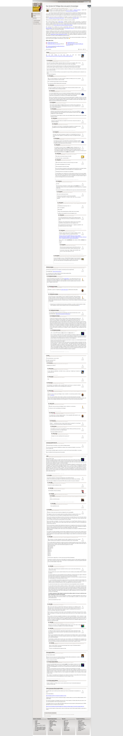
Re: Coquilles (36, 730)
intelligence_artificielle (52, 720)
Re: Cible (50, 475)
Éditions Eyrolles (66, 724)
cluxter (49, 356)
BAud (58, 154)
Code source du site (80, 729)
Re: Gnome (50, 60)
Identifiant (34, 15)
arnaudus (53, 316)
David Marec (50, 443)
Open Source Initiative (67, 729)
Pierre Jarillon (51, 510)
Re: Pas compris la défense (53, 661)
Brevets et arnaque (50, 267)
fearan (51, 537)
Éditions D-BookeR (66, 722)
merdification (51, 722)
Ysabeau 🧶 (51, 287)
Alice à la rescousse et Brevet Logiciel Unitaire (55, 688)
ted (49, 53)
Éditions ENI (65, 725)
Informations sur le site (81, 723)
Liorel (51, 404)
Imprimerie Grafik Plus (66, 730)
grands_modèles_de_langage (53, 721)
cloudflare (52, 8)
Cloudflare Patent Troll (50, 42)
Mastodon (60, 287)
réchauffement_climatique (52, 725)
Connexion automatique (37, 20)
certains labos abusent (64, 289)
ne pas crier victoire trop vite (52, 442)
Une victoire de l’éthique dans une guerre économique (62, 6)
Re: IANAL (36, 720)
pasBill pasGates (52, 76)
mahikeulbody (52, 483)
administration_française (52, 724)
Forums (70, 1)
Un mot (48, 355)
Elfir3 (55, 124)
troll (65, 8)
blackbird (55, 8)
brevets (63, 8)
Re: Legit (36, 721)
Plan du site (79, 730)
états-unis (60, 8)
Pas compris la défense (51, 652)
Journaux (64, 1)
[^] (47, 60)
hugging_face (51, 723)
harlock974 (50, 653)
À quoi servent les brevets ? (57, 271)
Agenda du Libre (66, 720)
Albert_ (57, 132)
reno (50, 476)
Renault (53, 91)
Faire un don (79, 721)
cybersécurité (51, 729)
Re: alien (36, 722)
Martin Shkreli (66, 278)
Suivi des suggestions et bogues (82, 725)
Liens (67, 1)
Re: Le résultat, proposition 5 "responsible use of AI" (41, 725)
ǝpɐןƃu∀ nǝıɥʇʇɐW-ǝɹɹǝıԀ (52, 662)
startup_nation (51, 730)
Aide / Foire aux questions (81, 724)
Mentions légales (80, 720)
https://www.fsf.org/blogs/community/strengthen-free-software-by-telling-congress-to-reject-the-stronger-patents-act (65, 706)
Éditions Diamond (66, 723)
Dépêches (60, 1)
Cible (47, 456)
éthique (58, 8)
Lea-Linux (65, 728)
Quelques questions (37, 723)
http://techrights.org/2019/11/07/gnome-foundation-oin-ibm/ (56, 695)
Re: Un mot (51, 368)
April (64, 721)
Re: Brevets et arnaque (52, 276)
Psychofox (53, 643)
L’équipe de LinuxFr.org (81, 722)
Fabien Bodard (54, 421)
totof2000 (51, 377)
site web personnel (52, 53)
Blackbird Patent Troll (71, 42)
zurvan (57, 256)
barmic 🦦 (50, 383)
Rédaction (74, 1)
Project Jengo (60, 21)
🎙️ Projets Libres (80, 1)
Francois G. (50, 61)
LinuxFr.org (37, 6)
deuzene (53, 496)
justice (67, 8)
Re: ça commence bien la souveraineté (40, 729)
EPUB (85, 49)
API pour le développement (81, 728)
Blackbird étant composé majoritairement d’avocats (59, 34)
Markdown (80, 49)
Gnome (48, 52)
